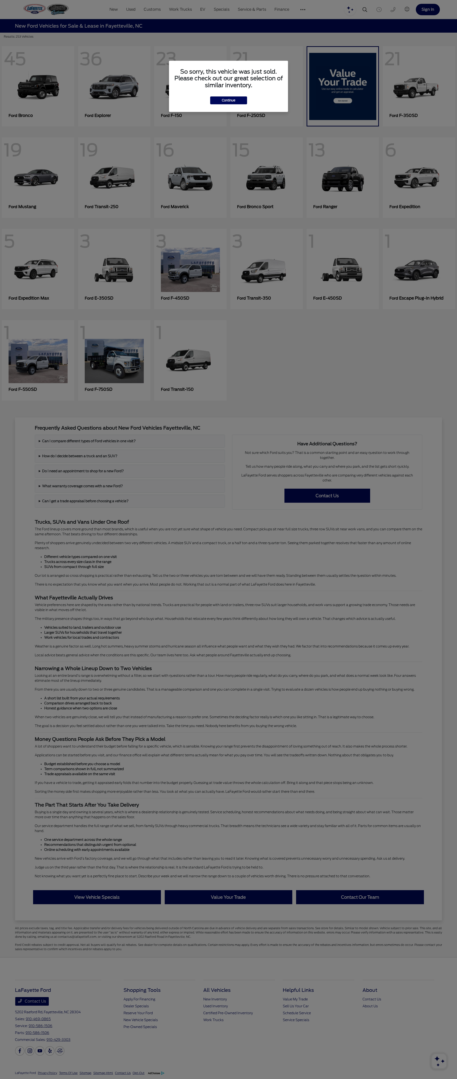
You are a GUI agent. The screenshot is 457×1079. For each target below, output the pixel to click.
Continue (228, 100)
